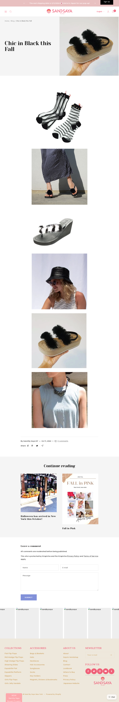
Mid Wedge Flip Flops (14, 657)
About (66, 653)
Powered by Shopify (53, 694)
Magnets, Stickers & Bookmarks (43, 679)
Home (7, 21)
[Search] (11, 11)
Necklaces (34, 661)
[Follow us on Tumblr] (111, 671)
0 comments (63, 441)
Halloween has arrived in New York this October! (38, 517)
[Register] (111, 655)
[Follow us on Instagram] (100, 671)
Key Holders (35, 676)
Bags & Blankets (37, 653)
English (99, 11)
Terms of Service (91, 556)
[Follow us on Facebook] (88, 671)
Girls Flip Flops (11, 679)
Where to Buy (69, 672)
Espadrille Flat (11, 668)
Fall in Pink (68, 528)
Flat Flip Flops (11, 653)
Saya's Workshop (70, 657)
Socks (32, 672)
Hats (32, 657)
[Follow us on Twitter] (94, 671)
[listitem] (27, 446)
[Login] (108, 12)
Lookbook (67, 668)
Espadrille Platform (13, 672)
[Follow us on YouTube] (106, 671)
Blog (12, 21)
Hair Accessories (37, 665)
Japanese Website (71, 683)
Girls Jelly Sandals (13, 683)
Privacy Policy (73, 556)
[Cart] (113, 11)
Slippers (8, 676)
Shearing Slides (11, 665)
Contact (66, 665)
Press (65, 676)
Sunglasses (35, 668)
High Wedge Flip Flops (14, 661)
